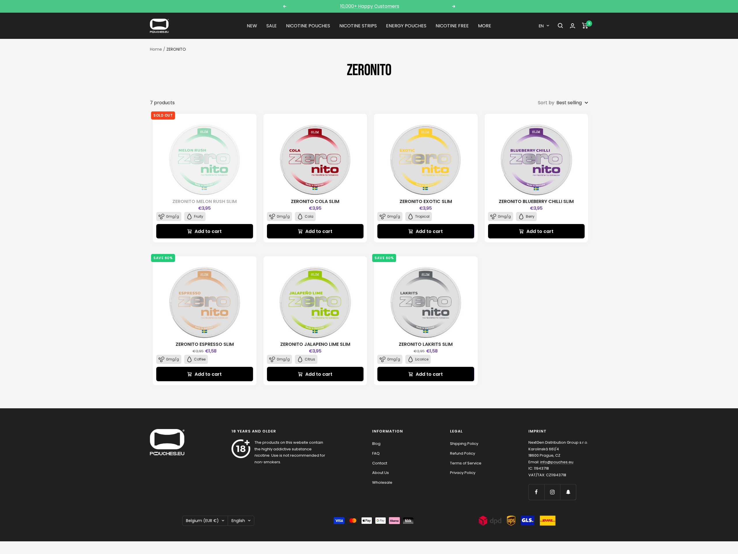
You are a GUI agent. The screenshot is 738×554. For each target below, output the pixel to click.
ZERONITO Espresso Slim (205, 344)
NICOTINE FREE (452, 25)
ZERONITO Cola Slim (315, 201)
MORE (484, 25)
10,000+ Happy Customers (369, 6)
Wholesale (382, 482)
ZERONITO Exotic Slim (426, 201)
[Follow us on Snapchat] (568, 492)
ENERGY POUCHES (406, 25)
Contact (379, 463)
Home (156, 49)
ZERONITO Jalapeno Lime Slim (315, 344)
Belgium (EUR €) (202, 520)
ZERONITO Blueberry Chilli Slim (536, 201)
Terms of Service (465, 463)
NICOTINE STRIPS (358, 25)
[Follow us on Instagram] (552, 492)
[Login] (572, 25)
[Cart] (585, 26)
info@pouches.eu (556, 462)
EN (541, 26)
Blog (376, 443)
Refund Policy (462, 453)
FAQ (376, 453)
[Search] (560, 25)
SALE (271, 25)
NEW (252, 25)
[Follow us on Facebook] (536, 492)
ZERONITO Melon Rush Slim (204, 201)
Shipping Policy (464, 443)
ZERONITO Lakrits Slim (426, 344)
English (238, 520)
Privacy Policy (462, 472)
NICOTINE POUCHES (308, 25)
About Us (380, 472)
